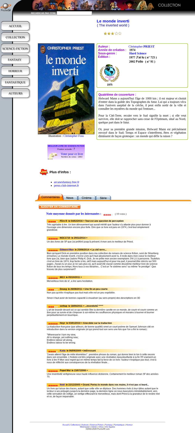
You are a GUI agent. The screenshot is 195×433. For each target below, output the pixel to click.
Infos (101, 427)
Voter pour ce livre (72, 154)
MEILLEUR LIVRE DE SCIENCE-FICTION (66, 146)
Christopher (142, 46)
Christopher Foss (73, 135)
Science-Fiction (96, 425)
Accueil (65, 425)
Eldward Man (67, 249)
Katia (63, 350)
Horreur (129, 425)
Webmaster (85, 427)
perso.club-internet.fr (66, 185)
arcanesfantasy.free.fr (66, 182)
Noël (62, 384)
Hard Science (137, 53)
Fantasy (108, 425)
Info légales (110, 427)
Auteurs (85, 425)
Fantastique (119, 425)
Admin (94, 427)
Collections (75, 425)
